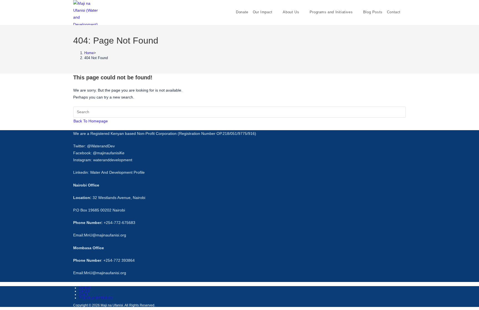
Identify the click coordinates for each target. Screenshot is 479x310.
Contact (84, 288)
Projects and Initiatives (96, 298)
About (83, 294)
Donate (84, 291)
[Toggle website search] (406, 12)
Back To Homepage (90, 121)
